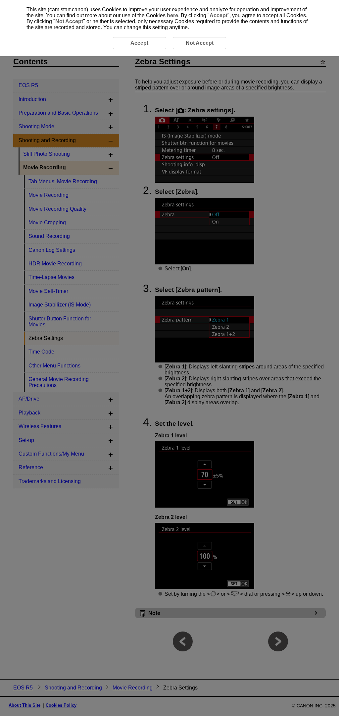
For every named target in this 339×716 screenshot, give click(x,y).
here (172, 15)
